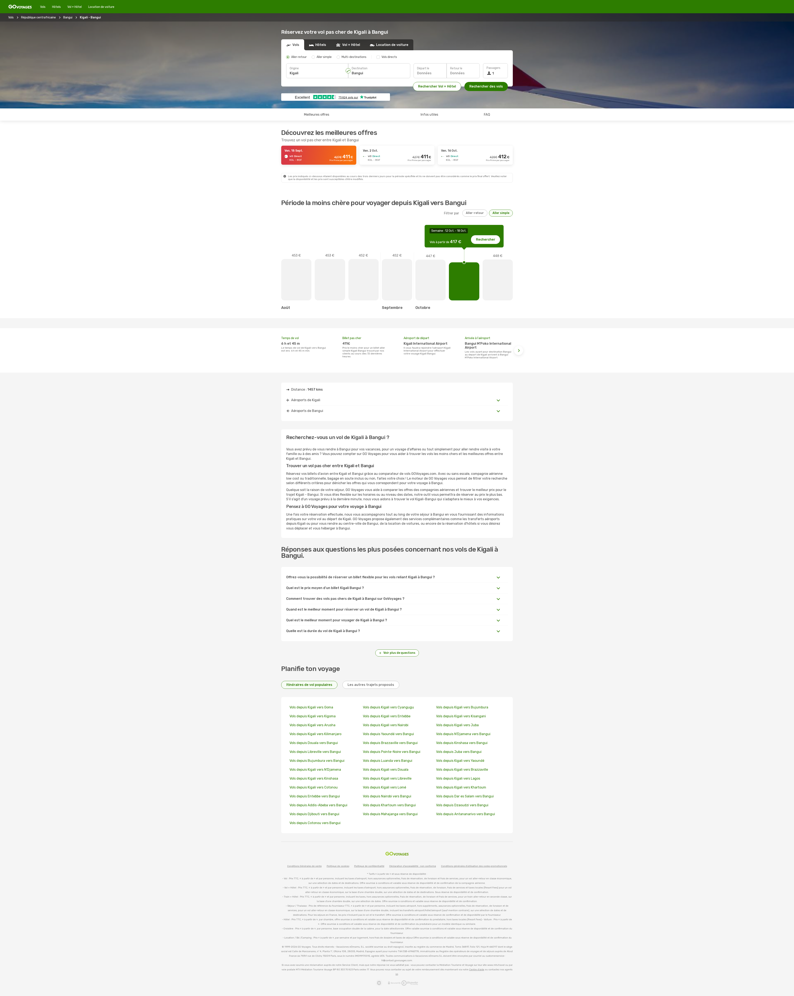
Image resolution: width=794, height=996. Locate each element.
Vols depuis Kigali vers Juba (457, 725)
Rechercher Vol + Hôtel (437, 86)
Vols (42, 7)
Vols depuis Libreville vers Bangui (315, 752)
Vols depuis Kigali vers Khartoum (461, 787)
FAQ (487, 114)
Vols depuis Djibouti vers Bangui (314, 814)
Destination (359, 68)
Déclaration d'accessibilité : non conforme (412, 866)
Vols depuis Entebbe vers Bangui (314, 796)
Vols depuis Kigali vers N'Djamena (315, 770)
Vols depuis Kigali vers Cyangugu (388, 707)
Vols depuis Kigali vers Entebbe (386, 716)
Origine (294, 68)
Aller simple (501, 213)
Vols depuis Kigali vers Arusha (312, 725)
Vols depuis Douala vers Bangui (313, 743)
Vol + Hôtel (74, 7)
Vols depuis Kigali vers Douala (385, 770)
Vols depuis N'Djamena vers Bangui (463, 734)
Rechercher (485, 239)
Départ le (423, 68)
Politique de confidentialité (369, 866)
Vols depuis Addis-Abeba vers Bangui (318, 805)
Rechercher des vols (486, 86)
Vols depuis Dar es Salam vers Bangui (465, 796)
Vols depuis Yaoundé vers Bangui (388, 734)
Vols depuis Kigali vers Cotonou (313, 787)
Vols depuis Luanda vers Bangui (387, 761)
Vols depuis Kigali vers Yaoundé (460, 761)
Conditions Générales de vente (304, 866)
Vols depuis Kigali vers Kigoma (312, 716)
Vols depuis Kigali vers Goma (311, 707)
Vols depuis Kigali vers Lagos (458, 778)
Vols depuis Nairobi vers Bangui (387, 796)
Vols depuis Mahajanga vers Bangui (390, 814)
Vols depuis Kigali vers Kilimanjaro (315, 734)
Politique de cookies (338, 866)
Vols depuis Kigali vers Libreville (387, 778)
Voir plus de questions (399, 653)
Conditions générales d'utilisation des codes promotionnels (474, 866)
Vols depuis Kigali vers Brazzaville (462, 770)
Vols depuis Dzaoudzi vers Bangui (462, 805)
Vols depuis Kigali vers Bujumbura (462, 707)
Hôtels (56, 7)
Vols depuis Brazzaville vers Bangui (390, 743)
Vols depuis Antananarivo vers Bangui (465, 814)
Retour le (456, 68)
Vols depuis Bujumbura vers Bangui (316, 761)
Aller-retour (475, 213)
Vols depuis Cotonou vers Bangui (315, 823)
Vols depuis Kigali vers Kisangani (461, 716)
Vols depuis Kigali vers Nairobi (385, 725)
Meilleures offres (316, 114)
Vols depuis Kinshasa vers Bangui (462, 743)
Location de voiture (101, 7)
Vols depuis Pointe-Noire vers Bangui (391, 752)
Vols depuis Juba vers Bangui (459, 752)
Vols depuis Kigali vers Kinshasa (313, 778)
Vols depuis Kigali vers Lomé (384, 787)
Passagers (493, 68)
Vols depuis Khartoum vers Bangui (389, 805)
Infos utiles (429, 114)
